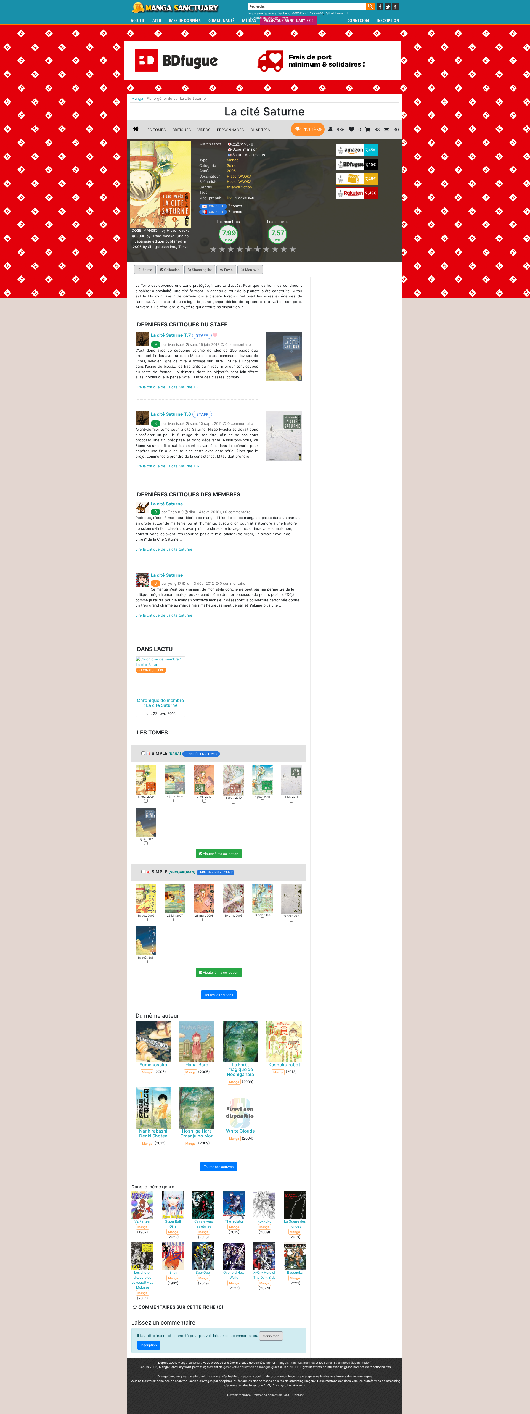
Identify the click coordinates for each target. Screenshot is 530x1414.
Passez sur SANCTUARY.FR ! (288, 20)
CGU (287, 1395)
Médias (249, 20)
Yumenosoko (153, 1064)
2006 (231, 170)
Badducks (295, 1272)
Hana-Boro (197, 1064)
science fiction (239, 187)
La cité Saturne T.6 (171, 414)
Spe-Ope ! (203, 1272)
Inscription (388, 20)
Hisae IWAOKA (239, 176)
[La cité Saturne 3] (204, 779)
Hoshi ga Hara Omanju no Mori (197, 1133)
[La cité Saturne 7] (146, 822)
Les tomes (155, 130)
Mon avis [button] (251, 270)
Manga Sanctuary (190, 1363)
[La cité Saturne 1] (146, 779)
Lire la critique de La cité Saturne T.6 (167, 466)
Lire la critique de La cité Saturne (164, 549)
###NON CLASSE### (307, 13)
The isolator (234, 1221)
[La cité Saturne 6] (291, 779)
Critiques (181, 130)
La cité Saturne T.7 (171, 335)
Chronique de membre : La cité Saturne (160, 702)
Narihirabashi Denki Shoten (153, 1133)
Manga (175, 7)
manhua (309, 1363)
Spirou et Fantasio (277, 13)
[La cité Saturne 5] (262, 779)
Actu (156, 20)
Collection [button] (171, 270)
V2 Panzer (142, 1221)
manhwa (296, 1363)
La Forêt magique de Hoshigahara (240, 1069)
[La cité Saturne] (160, 184)
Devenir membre (239, 1395)
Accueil (138, 20)
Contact (298, 1395)
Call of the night (336, 13)
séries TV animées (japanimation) (348, 1363)
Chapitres (260, 130)
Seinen (233, 165)
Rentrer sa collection (267, 1395)
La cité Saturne (167, 503)
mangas (282, 1363)
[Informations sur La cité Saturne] (136, 130)
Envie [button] (228, 270)
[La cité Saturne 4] (233, 780)
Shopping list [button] (201, 270)
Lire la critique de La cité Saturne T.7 (167, 387)
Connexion (358, 20)
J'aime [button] (146, 270)
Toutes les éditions (218, 995)
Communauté (221, 20)
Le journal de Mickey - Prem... (269, 18)
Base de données (185, 20)
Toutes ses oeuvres (219, 1167)
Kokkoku (264, 1221)
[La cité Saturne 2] (175, 779)
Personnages (230, 130)
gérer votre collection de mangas (247, 1367)
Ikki (229, 198)
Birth (173, 1272)
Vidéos (203, 130)
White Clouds (240, 1131)
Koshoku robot (284, 1064)
